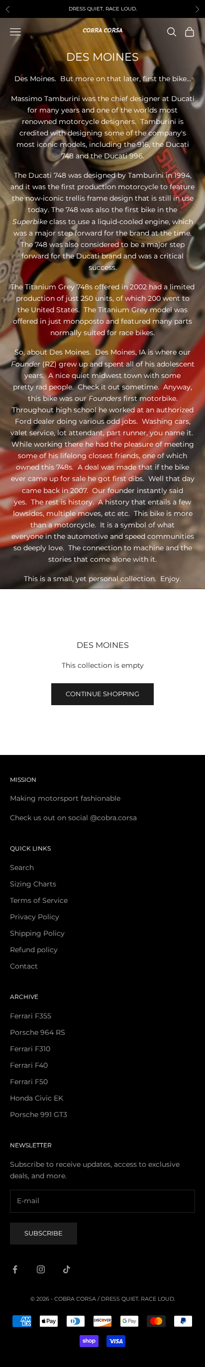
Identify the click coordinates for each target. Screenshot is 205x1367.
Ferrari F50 (29, 1081)
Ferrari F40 (29, 1065)
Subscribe (43, 1233)
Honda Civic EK (36, 1098)
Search (22, 867)
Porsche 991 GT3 (38, 1114)
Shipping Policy (37, 933)
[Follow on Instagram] (41, 1269)
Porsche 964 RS (37, 1032)
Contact (24, 966)
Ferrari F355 (30, 1015)
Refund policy (34, 949)
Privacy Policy (34, 916)
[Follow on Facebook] (15, 1269)
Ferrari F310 (30, 1048)
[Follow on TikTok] (67, 1269)
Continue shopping (102, 694)
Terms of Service (39, 900)
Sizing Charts (33, 883)
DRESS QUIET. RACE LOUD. (138, 1298)
